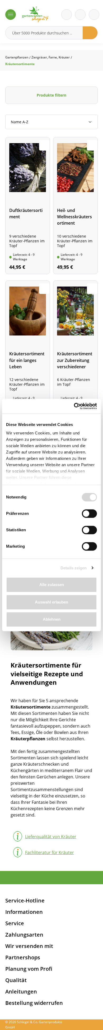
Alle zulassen (51, 584)
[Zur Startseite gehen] (35, 14)
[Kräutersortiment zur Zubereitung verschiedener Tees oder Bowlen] (75, 349)
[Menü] (10, 14)
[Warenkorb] (80, 14)
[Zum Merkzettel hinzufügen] (44, 145)
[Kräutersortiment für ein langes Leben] (28, 349)
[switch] (89, 513)
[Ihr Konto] (94, 14)
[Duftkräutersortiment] (28, 205)
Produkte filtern (51, 95)
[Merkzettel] (66, 14)
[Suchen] (90, 32)
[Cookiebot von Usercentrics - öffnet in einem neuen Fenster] (74, 406)
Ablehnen (51, 619)
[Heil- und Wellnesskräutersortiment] (75, 205)
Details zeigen (73, 568)
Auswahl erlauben (51, 602)
